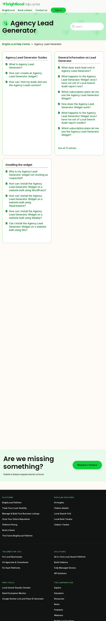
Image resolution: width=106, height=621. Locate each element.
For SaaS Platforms (11, 568)
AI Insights (59, 502)
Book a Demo (25, 10)
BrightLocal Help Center (16, 44)
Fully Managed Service (65, 568)
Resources (59, 599)
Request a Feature (87, 465)
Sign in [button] (58, 10)
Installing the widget (19, 164)
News (56, 604)
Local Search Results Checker (16, 587)
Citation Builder (61, 508)
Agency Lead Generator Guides (26, 57)
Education (59, 593)
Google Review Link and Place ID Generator (23, 599)
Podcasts (58, 610)
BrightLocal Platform (11, 502)
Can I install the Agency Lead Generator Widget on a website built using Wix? (27, 226)
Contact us (41, 10)
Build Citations (61, 562)
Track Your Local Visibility (14, 508)
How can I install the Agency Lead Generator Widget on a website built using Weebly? (25, 214)
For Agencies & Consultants (15, 562)
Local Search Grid (62, 513)
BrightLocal (8, 10)
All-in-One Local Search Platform (69, 557)
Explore (57, 587)
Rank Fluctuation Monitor (14, 593)
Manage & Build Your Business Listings (20, 513)
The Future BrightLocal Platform (17, 535)
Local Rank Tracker (63, 519)
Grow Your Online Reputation (16, 519)
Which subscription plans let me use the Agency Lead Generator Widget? (80, 95)
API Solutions (60, 573)
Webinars (58, 615)
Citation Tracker (61, 524)
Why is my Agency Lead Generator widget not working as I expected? (28, 175)
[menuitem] (21, 5)
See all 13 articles (67, 148)
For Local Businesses (12, 557)
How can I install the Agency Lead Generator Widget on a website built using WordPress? (27, 187)
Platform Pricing (9, 524)
